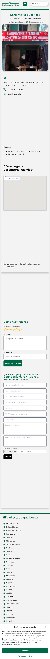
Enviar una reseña (13, 363)
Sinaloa (18, 18)
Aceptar (25, 651)
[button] (46, 627)
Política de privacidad (25, 656)
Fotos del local (10, 449)
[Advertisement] (25, 119)
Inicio (11, 18)
